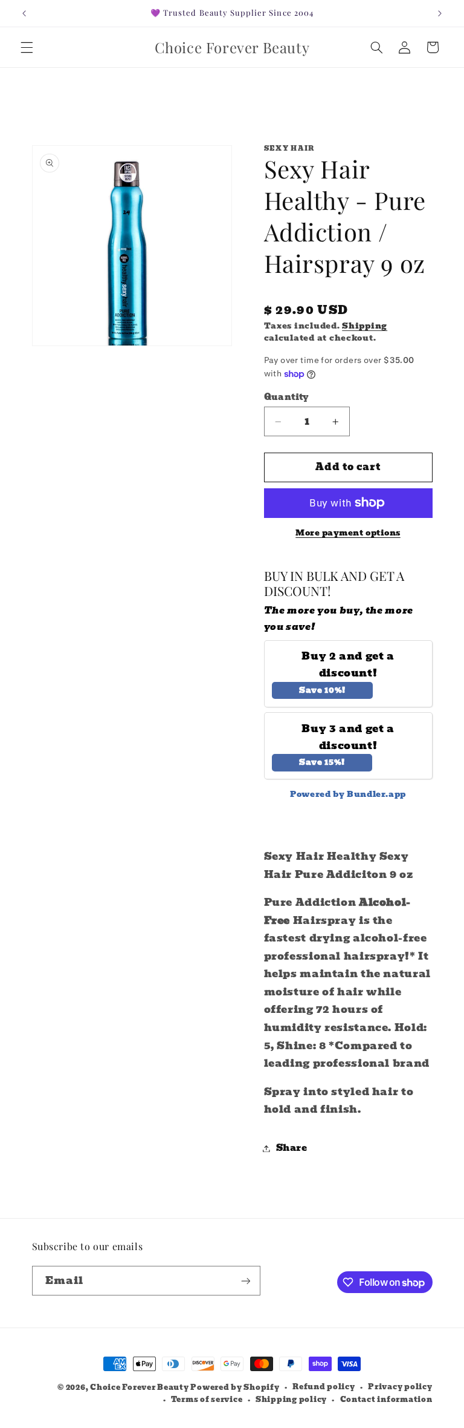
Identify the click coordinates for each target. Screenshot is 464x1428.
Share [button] (292, 1148)
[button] (26, 47)
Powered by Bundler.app (348, 794)
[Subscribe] (245, 1280)
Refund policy (323, 1386)
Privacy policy (400, 1386)
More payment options (348, 533)
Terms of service (207, 1399)
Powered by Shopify (234, 1387)
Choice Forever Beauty (140, 1387)
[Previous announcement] (24, 13)
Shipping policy (291, 1399)
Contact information (386, 1399)
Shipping (364, 325)
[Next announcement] (440, 13)
